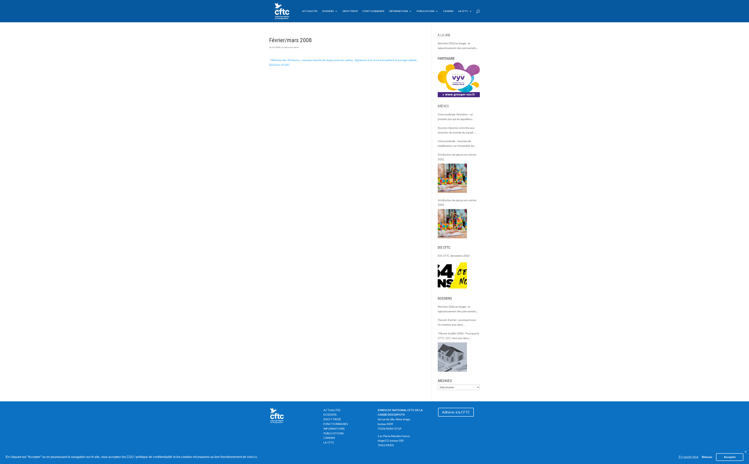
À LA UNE (444, 35)
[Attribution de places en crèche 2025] (452, 178)
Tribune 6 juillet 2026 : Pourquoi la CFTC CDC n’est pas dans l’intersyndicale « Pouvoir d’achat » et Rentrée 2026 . (458, 336)
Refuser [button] (707, 457)
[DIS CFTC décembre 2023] (452, 274)
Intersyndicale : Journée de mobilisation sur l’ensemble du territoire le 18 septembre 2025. (457, 143)
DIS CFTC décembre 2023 (453, 255)
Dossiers (328, 11)
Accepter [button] (730, 457)
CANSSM (448, 11)
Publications (425, 11)
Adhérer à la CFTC (456, 412)
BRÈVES (443, 106)
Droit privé (350, 11)
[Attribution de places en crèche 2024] (452, 223)
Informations (398, 11)
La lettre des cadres (290, 47)
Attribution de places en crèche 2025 (457, 157)
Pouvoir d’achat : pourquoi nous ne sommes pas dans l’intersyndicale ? (457, 322)
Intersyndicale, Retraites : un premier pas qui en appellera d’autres (455, 117)
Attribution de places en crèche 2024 (457, 203)
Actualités (309, 11)
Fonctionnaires (373, 11)
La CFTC (463, 11)
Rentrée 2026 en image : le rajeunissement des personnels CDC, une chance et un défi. (457, 46)
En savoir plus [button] (688, 457)
